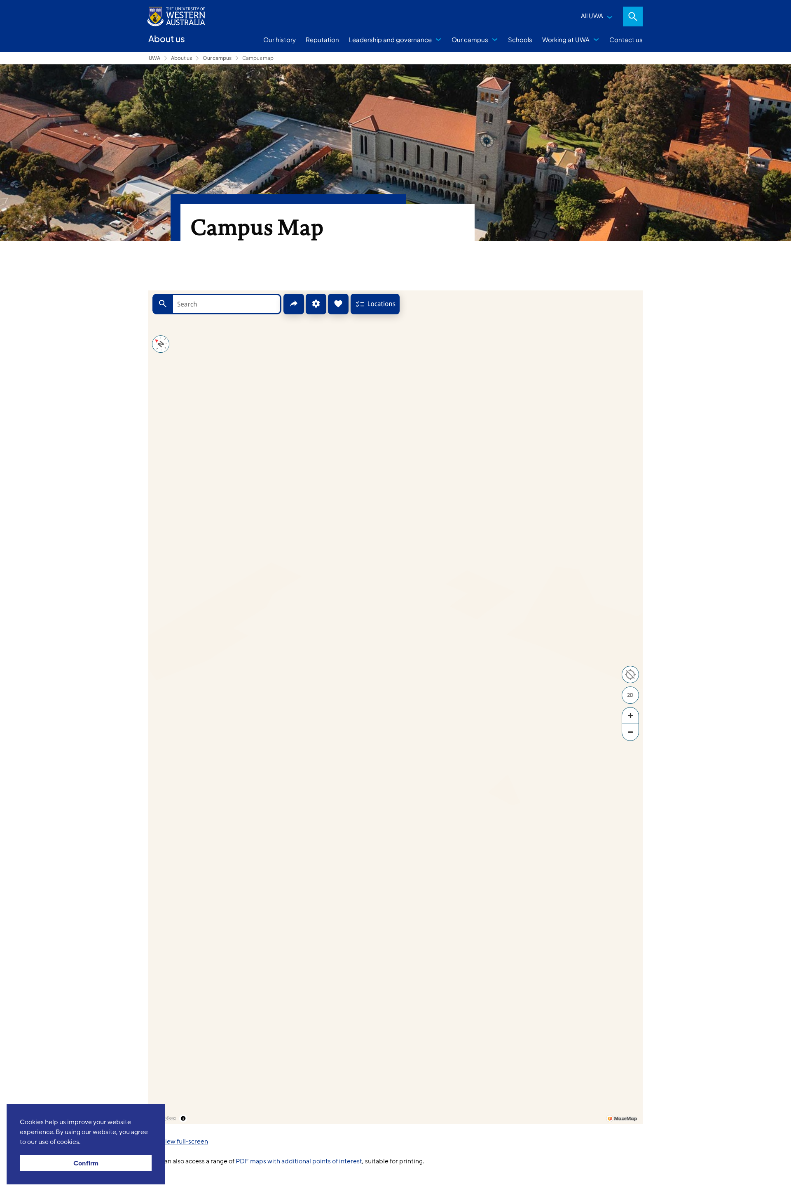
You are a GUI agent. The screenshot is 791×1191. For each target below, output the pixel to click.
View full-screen (184, 1141)
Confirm (85, 1163)
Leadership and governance (390, 39)
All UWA (592, 15)
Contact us (626, 39)
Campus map (258, 58)
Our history (279, 39)
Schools (520, 39)
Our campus (470, 39)
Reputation (322, 39)
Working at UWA (566, 39)
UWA (154, 58)
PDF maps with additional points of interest (299, 1161)
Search (633, 16)
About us (181, 58)
